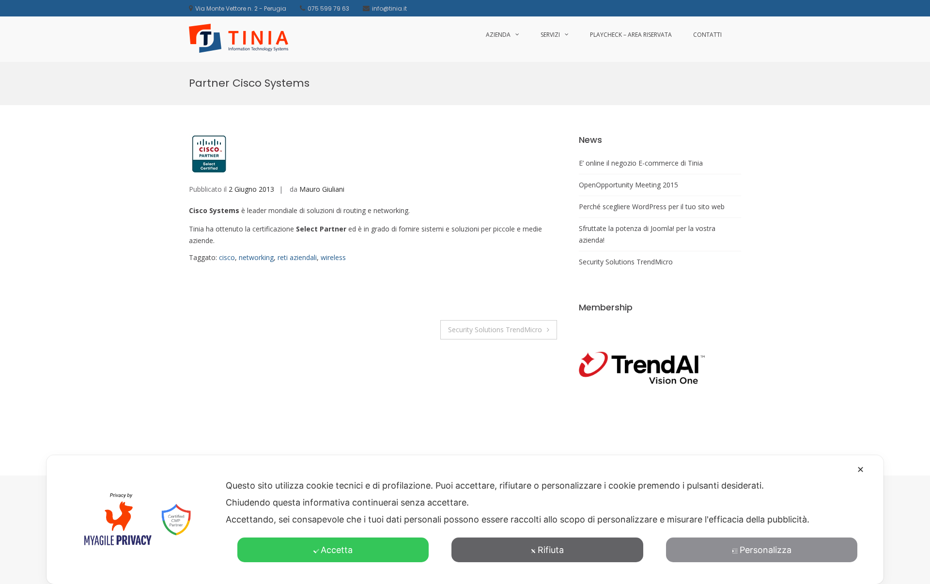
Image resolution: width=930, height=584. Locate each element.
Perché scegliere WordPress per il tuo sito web (652, 206)
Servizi (550, 35)
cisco (227, 257)
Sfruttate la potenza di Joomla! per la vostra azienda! (647, 234)
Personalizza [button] (765, 550)
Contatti (707, 35)
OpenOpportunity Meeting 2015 (628, 184)
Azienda (498, 35)
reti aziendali (297, 257)
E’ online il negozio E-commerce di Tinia (641, 163)
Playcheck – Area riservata (631, 35)
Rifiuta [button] (551, 550)
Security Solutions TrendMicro (495, 329)
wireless (333, 257)
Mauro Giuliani (321, 189)
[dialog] (465, 519)
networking (256, 257)
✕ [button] (860, 469)
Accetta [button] (337, 550)
